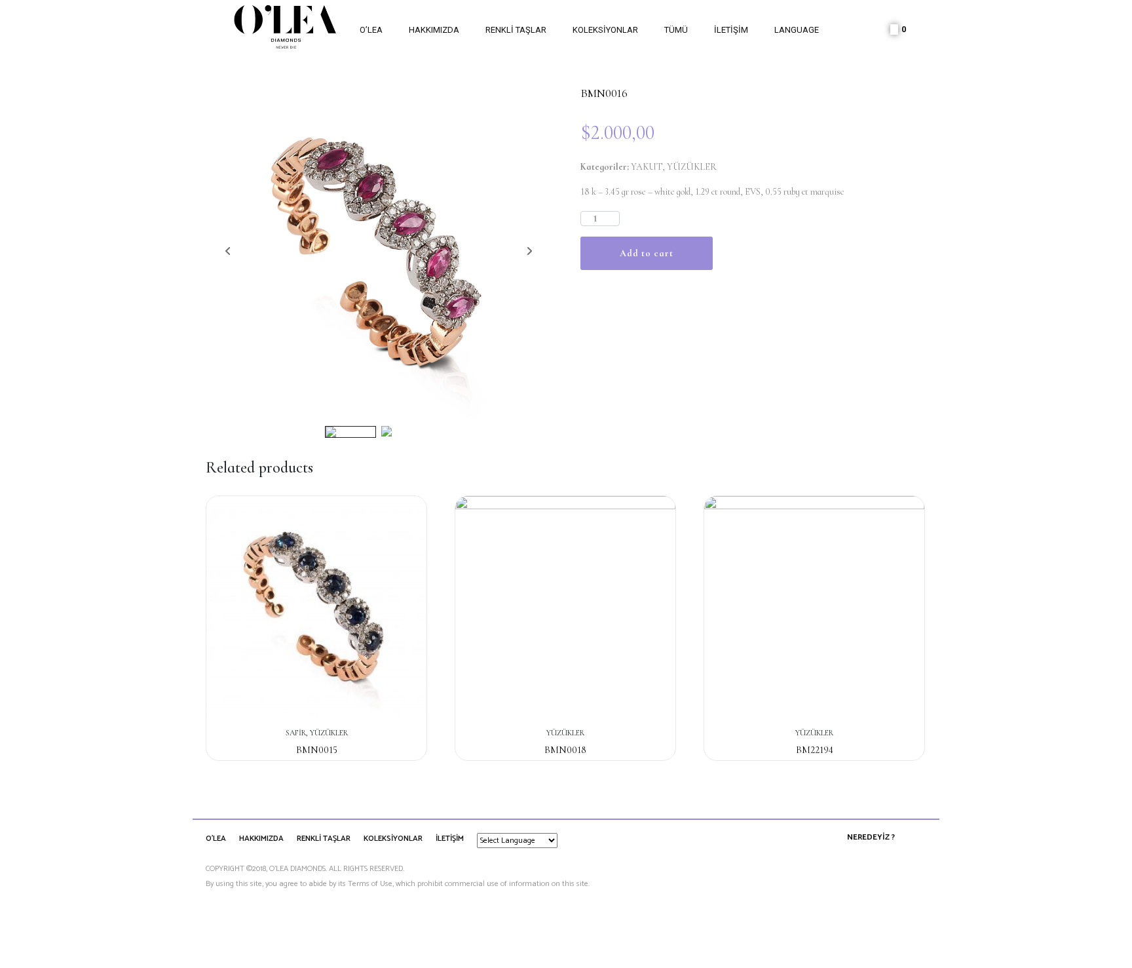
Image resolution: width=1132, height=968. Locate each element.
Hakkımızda (434, 30)
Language (796, 30)
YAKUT (646, 166)
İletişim (731, 30)
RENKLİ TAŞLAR (515, 30)
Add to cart (646, 253)
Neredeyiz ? (871, 837)
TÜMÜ (676, 30)
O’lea (371, 30)
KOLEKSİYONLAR (605, 30)
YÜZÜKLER (692, 166)
